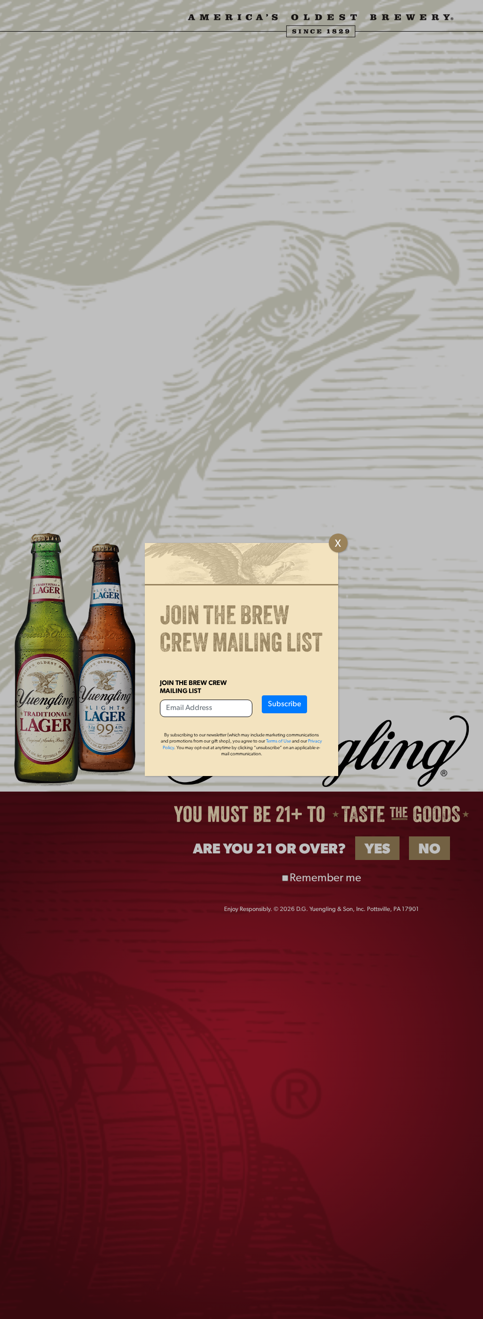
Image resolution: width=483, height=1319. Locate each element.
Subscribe (284, 704)
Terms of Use (278, 741)
